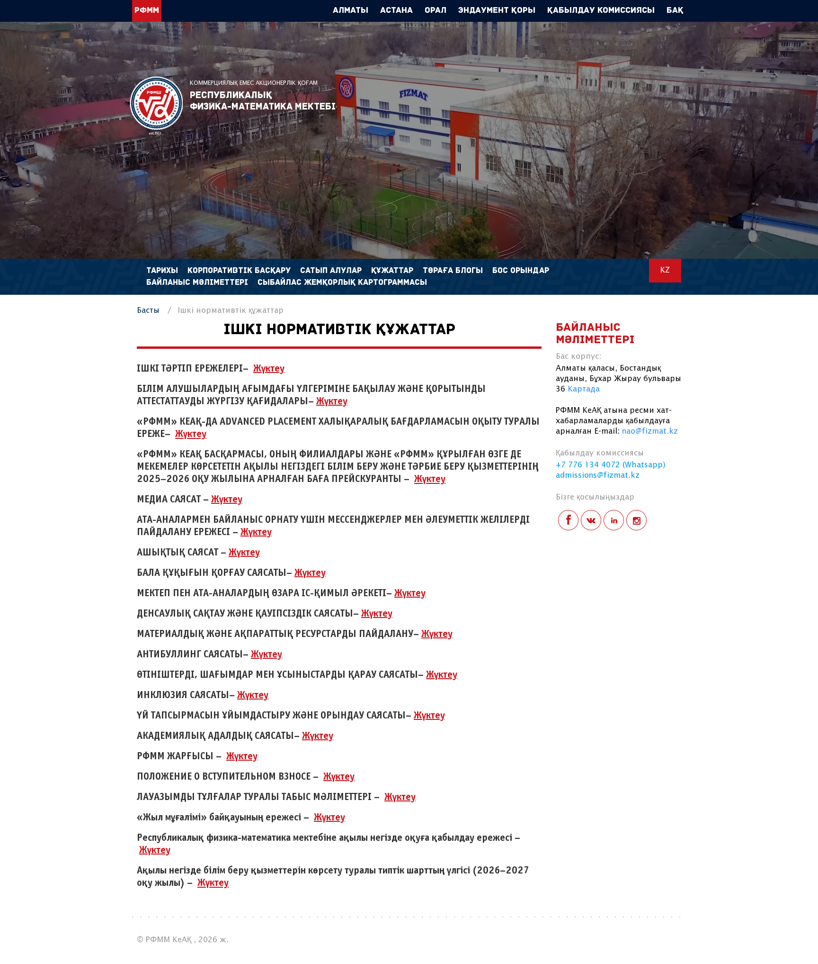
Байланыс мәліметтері (197, 283)
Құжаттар (392, 271)
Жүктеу (190, 434)
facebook (568, 520)
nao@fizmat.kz (650, 431)
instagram (636, 520)
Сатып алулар (331, 271)
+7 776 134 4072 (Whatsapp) (611, 465)
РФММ (156, 105)
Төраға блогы (453, 271)
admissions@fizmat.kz (598, 475)
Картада (584, 389)
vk (591, 520)
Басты (148, 310)
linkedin (614, 520)
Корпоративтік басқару (239, 271)
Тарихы (162, 271)
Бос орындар (520, 271)
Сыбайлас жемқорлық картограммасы (342, 283)
